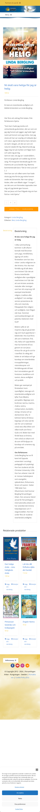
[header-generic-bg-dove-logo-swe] (20, 6)
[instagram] (22, 666)
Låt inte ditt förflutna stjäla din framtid (28, 567)
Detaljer (15, 584)
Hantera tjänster (19, 787)
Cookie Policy (19, 809)
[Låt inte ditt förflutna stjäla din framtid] (29, 549)
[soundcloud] (27, 666)
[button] (37, 770)
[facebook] (13, 666)
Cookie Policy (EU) (22, 677)
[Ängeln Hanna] (29, 606)
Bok (13, 220)
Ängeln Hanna (28, 622)
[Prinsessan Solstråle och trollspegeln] (11, 606)
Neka (20, 798)
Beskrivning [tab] (7, 230)
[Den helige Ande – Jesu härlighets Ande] (11, 549)
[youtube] (17, 666)
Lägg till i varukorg (21, 209)
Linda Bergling (17, 217)
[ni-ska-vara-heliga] (20, 52)
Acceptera (20, 793)
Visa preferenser (20, 804)
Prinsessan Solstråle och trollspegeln (10, 625)
